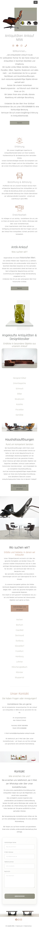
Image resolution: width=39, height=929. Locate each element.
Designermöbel (19, 378)
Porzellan (20, 409)
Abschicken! (20, 896)
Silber (19, 393)
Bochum (19, 625)
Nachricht (7, 871)
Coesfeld (19, 630)
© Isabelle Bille (10, 926)
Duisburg (19, 640)
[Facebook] (17, 46)
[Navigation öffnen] (36, 2)
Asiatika (19, 404)
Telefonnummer (9, 862)
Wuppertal (13, 587)
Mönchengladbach (19, 667)
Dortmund (6, 587)
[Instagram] (13, 46)
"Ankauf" (34, 479)
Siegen (5, 590)
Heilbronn (33, 587)
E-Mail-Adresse (8, 852)
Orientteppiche (19, 383)
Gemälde (19, 415)
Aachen (26, 587)
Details (19, 123)
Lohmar (19, 661)
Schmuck (19, 388)
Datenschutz (28, 926)
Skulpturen (19, 399)
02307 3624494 (23, 725)
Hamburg (19, 656)
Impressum (19, 926)
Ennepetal (20, 587)
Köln (9, 590)
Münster (19, 672)
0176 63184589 (26, 106)
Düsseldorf (19, 646)
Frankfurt (19, 651)
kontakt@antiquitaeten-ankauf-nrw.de (21, 733)
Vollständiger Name (10, 842)
